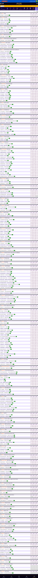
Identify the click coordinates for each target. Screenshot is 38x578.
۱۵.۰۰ (31, 54)
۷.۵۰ (36, 19)
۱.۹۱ (31, 346)
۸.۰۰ (31, 282)
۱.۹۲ (36, 389)
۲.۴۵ (36, 85)
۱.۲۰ (31, 20)
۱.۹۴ (31, 27)
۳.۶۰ (34, 27)
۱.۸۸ (31, 97)
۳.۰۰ (36, 66)
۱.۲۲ (36, 158)
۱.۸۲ (31, 208)
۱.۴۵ (31, 561)
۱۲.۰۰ (31, 44)
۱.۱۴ (31, 287)
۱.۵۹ (31, 355)
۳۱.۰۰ (31, 529)
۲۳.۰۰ (31, 157)
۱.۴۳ (31, 113)
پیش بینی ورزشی (34, 577)
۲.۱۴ (36, 79)
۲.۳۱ (31, 59)
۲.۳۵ (36, 350)
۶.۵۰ (34, 15)
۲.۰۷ (31, 488)
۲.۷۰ (31, 122)
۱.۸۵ (31, 300)
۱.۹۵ (31, 234)
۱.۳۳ (31, 56)
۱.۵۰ (31, 173)
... (31, 496)
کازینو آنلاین (11, 577)
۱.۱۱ (36, 150)
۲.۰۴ (36, 111)
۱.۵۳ (31, 40)
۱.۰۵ (36, 152)
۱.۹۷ (31, 139)
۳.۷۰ (36, 27)
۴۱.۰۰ (31, 196)
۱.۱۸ (31, 36)
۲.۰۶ (31, 331)
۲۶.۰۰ (31, 152)
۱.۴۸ (31, 29)
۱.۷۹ (36, 512)
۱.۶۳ (36, 71)
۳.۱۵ (34, 32)
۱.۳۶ (31, 19)
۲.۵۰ (36, 104)
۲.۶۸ (34, 244)
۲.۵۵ (36, 500)
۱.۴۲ (36, 222)
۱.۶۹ (36, 62)
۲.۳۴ (31, 259)
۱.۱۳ (36, 54)
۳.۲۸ (31, 98)
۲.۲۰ (36, 201)
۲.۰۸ (31, 72)
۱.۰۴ (36, 273)
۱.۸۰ (31, 69)
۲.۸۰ (31, 68)
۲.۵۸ (31, 85)
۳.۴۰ (34, 59)
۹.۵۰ (36, 51)
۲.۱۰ (36, 250)
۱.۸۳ (31, 176)
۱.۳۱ (36, 174)
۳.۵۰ (34, 60)
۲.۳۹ (31, 207)
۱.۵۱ (36, 22)
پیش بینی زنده (26, 577)
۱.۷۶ (36, 449)
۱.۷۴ (31, 391)
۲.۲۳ (31, 231)
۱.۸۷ (36, 334)
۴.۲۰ (31, 45)
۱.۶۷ (31, 210)
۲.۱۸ (36, 183)
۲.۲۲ (31, 66)
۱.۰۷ (31, 239)
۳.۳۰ (34, 23)
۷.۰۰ (36, 29)
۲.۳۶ (31, 237)
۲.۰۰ (31, 398)
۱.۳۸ (31, 76)
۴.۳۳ (34, 22)
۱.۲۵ (31, 15)
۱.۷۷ (31, 129)
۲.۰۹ (36, 180)
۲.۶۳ (36, 68)
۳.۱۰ (36, 78)
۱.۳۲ (36, 163)
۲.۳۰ (31, 81)
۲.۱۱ (31, 100)
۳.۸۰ (31, 62)
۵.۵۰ (31, 22)
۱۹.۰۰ (31, 154)
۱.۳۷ (36, 192)
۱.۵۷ (31, 353)
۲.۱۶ (36, 23)
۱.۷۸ (36, 45)
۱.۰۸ (36, 154)
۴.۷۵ (36, 47)
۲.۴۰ (31, 311)
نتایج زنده (19, 577)
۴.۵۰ (36, 94)
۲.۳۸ (31, 32)
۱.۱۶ (36, 44)
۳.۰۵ (36, 32)
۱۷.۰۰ (36, 239)
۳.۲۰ (31, 23)
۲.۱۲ (31, 431)
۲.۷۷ (36, 100)
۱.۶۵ (31, 215)
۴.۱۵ (34, 29)
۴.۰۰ (34, 47)
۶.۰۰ (34, 36)
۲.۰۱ (36, 181)
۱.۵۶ (31, 94)
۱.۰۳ (31, 315)
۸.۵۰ (34, 154)
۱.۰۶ (31, 531)
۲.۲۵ (36, 254)
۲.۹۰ (34, 66)
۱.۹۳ (31, 361)
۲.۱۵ (36, 95)
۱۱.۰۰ (36, 20)
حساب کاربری (3, 577)
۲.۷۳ (31, 104)
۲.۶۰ (36, 59)
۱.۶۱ (36, 263)
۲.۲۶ (36, 267)
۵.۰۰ (34, 19)
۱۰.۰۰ (36, 15)
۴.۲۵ (34, 421)
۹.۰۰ (31, 158)
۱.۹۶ (31, 60)
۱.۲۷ (31, 284)
